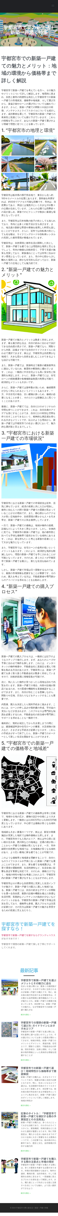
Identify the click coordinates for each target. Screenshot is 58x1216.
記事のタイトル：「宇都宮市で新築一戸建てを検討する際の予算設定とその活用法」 (38, 1116)
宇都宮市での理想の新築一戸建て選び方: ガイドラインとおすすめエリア (38, 1025)
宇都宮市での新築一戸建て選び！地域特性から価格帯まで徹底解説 (38, 1071)
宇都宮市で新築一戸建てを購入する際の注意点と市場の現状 (38, 1160)
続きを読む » (26, 1014)
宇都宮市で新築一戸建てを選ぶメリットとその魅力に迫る (38, 981)
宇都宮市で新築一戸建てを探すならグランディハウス (28, 935)
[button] (53, 5)
